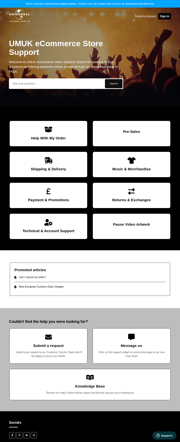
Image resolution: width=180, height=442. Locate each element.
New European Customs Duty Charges (41, 286)
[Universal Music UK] (19, 25)
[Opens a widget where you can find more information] (164, 435)
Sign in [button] (164, 16)
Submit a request (145, 16)
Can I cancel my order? (32, 277)
